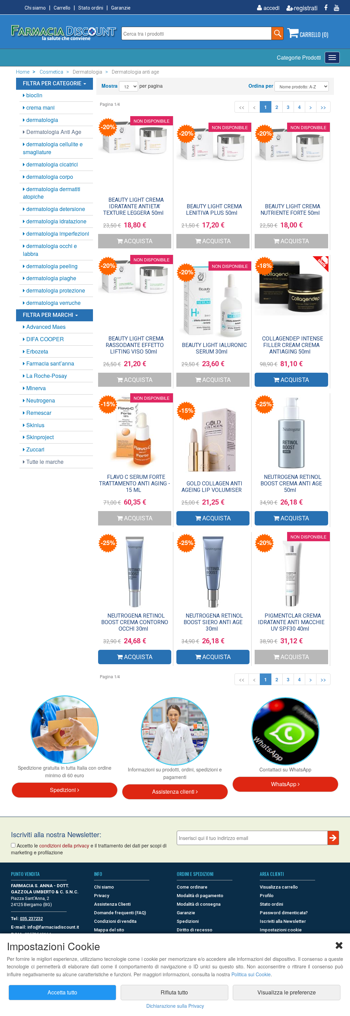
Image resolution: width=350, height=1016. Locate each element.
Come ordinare (192, 887)
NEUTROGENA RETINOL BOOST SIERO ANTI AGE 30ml (213, 622)
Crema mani (40, 107)
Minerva (35, 388)
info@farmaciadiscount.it (53, 927)
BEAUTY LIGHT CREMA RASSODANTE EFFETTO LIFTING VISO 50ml (135, 345)
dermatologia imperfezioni (57, 233)
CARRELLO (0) (313, 34)
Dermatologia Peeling (51, 266)
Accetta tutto (62, 992)
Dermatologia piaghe (50, 278)
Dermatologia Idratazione (55, 221)
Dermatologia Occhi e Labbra (50, 250)
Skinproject (39, 437)
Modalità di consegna (198, 904)
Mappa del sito (109, 929)
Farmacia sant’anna (49, 363)
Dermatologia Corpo (49, 177)
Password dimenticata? (284, 912)
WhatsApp (284, 784)
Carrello (62, 8)
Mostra (110, 85)
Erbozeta (36, 351)
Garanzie (121, 8)
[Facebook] (323, 7)
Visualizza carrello (279, 887)
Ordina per (260, 85)
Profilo (266, 895)
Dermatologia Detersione (55, 209)
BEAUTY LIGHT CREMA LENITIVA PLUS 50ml (214, 209)
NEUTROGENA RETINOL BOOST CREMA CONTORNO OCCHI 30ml (134, 622)
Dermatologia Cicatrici (51, 164)
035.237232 (31, 918)
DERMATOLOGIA (41, 120)
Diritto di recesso (194, 929)
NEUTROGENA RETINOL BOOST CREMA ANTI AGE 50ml (291, 483)
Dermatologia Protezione (55, 290)
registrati (306, 7)
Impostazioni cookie (281, 929)
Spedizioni (63, 790)
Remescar (38, 413)
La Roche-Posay (46, 376)
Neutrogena (40, 400)
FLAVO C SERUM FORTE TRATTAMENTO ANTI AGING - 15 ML (134, 483)
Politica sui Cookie (251, 974)
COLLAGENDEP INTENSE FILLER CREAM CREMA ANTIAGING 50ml (292, 345)
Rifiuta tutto (174, 992)
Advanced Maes (45, 327)
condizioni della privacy (64, 845)
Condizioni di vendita (115, 921)
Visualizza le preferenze (286, 992)
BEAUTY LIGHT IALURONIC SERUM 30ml (214, 348)
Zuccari (34, 449)
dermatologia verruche (53, 303)
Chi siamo (35, 8)
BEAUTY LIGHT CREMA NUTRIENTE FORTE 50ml (290, 209)
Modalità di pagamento (200, 895)
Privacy (101, 895)
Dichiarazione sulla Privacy (175, 1005)
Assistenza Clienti (112, 904)
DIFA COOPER (44, 339)
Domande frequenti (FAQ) (120, 912)
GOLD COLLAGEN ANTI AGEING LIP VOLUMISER (211, 486)
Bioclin (33, 95)
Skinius (34, 425)
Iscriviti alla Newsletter (283, 921)
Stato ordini (90, 8)
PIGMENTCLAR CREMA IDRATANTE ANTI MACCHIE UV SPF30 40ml (291, 622)
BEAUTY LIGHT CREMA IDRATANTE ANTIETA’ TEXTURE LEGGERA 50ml (133, 206)
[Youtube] (334, 7)
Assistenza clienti (174, 791)
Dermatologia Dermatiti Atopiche (51, 193)
